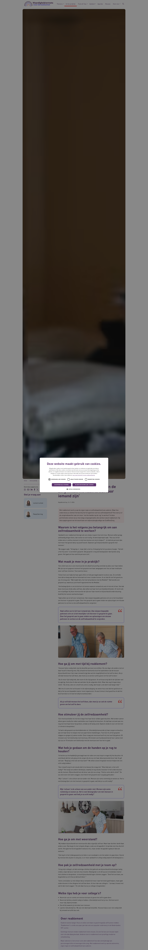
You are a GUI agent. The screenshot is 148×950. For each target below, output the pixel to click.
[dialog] (74, 475)
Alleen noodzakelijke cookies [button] (84, 484)
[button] (74, 489)
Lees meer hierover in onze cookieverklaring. (84, 475)
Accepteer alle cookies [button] (61, 484)
